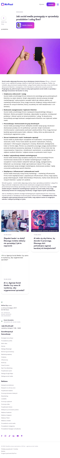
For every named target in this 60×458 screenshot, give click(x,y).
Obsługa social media (7, 376)
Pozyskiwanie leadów (7, 390)
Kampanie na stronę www (8, 388)
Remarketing (4, 396)
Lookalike (3, 399)
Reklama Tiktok (5, 418)
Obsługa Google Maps (7, 373)
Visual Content (5, 365)
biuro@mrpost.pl (7, 332)
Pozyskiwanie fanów (6, 407)
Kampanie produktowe (7, 385)
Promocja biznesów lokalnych (9, 393)
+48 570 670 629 (7, 326)
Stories (3, 346)
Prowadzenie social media (8, 423)
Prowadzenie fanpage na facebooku (11, 429)
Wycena (41, 4)
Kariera (3, 451)
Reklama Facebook (6, 412)
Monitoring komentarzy (7, 351)
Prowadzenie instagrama (8, 426)
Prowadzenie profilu (6, 341)
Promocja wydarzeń (6, 401)
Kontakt (50, 4)
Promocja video (5, 404)
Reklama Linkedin (6, 420)
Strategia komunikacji (7, 338)
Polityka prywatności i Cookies (9, 449)
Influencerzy (4, 360)
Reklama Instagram (6, 415)
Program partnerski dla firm (8, 453)
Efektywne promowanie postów (10, 409)
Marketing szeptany (6, 354)
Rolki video (4, 343)
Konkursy (3, 362)
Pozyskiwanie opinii (6, 371)
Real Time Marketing (6, 368)
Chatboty (3, 357)
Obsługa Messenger (6, 349)
